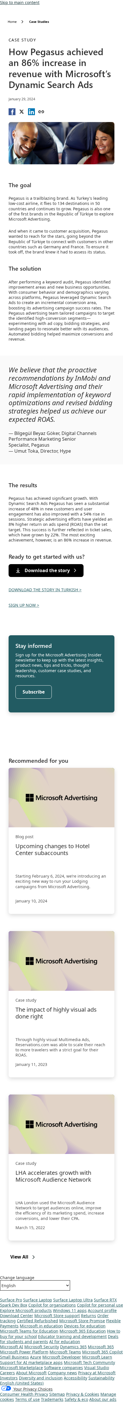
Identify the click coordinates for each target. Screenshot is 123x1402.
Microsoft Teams (65, 1352)
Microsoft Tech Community (89, 1362)
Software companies (63, 1367)
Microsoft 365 (101, 1346)
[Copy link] (41, 111)
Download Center (16, 1315)
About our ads (102, 1399)
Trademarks (52, 1399)
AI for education (64, 1341)
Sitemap (57, 1394)
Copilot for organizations (52, 1305)
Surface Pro (11, 1300)
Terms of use (27, 1399)
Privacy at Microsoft (97, 1372)
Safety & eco (76, 1399)
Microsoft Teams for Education (29, 1331)
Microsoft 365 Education (82, 1331)
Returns (88, 1315)
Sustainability (101, 1378)
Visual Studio (96, 1367)
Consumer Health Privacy (24, 1394)
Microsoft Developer (61, 1357)
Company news (62, 1372)
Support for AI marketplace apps (31, 1362)
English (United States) (21, 1383)
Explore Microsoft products (26, 1310)
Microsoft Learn (97, 1357)
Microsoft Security (41, 1346)
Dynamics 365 (73, 1346)
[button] (12, 111)
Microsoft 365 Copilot (102, 1352)
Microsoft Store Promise (82, 1320)
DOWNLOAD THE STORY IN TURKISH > (45, 589)
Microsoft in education (41, 1326)
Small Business (14, 1357)
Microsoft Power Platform (24, 1352)
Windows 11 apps (70, 1310)
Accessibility (75, 1378)
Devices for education (85, 1326)
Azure (35, 1357)
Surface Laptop (37, 1300)
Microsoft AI (11, 1346)
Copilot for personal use (100, 1305)
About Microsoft (31, 1372)
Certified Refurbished (37, 1320)
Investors (9, 1378)
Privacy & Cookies (82, 1394)
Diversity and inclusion (41, 1378)
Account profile (102, 1310)
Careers (7, 1372)
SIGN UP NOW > (24, 605)
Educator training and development (72, 1336)
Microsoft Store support (57, 1315)
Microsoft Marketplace (21, 1367)
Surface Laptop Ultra (73, 1300)
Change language (17, 1277)
